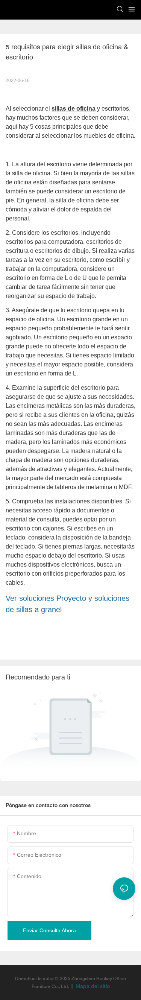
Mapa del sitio (92, 986)
